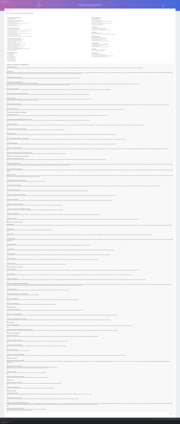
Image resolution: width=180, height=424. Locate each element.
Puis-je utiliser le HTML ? (10, 54)
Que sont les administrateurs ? (96, 18)
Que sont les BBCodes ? (10, 53)
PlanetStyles (12, 421)
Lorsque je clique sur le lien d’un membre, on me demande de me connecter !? (19, 36)
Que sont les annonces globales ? (12, 57)
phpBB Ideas (50, 398)
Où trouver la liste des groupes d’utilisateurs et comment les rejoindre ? (102, 21)
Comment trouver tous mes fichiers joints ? (98, 50)
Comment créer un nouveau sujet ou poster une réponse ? (15, 39)
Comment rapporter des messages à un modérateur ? (15, 47)
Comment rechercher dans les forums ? (97, 37)
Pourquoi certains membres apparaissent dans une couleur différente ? (102, 23)
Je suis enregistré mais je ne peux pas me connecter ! (15, 21)
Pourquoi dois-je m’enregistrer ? (11, 18)
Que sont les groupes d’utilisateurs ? (97, 20)
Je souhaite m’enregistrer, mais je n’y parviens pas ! (14, 20)
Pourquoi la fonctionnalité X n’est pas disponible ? (99, 54)
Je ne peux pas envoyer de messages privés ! (98, 28)
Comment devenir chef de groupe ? (97, 22)
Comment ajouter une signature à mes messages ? (14, 41)
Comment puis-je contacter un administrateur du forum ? (100, 56)
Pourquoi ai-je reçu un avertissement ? (12, 46)
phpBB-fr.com (6, 422)
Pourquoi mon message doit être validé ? (13, 49)
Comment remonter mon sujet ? (12, 50)
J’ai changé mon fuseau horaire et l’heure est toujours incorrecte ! (16, 31)
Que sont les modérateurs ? (96, 19)
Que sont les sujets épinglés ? (11, 59)
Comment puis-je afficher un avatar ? (12, 34)
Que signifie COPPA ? (10, 19)
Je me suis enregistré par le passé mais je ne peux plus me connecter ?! (17, 23)
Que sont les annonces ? (10, 58)
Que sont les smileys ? (10, 55)
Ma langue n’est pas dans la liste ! (12, 32)
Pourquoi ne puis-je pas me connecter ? (13, 22)
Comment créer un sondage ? (11, 42)
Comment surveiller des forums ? (96, 45)
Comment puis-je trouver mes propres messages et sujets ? (100, 40)
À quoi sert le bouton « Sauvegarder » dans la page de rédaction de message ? (18, 48)
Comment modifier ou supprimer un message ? (14, 40)
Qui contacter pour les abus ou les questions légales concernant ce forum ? (103, 55)
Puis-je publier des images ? (11, 56)
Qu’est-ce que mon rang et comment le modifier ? (14, 35)
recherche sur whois (62, 403)
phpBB (114, 134)
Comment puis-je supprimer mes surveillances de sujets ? (100, 46)
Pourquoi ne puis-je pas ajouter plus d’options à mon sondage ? (16, 43)
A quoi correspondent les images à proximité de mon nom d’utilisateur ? (17, 33)
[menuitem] (8, 1)
